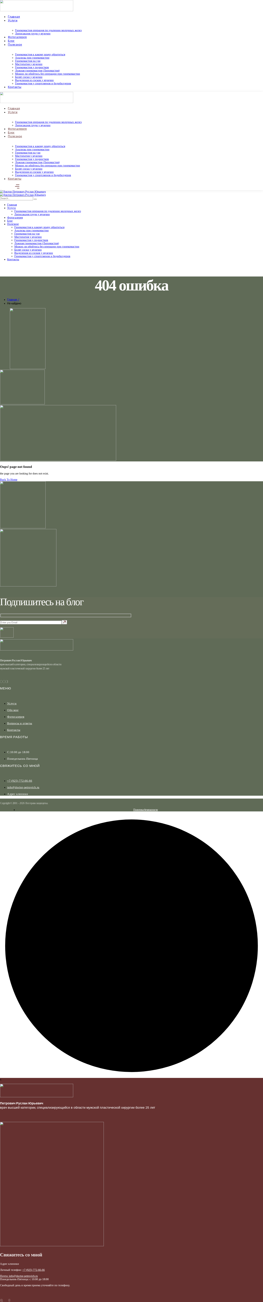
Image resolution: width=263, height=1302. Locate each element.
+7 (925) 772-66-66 (33, 1269)
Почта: (4, 1275)
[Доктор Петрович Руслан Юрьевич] (23, 191)
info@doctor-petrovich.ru (23, 1275)
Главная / (13, 300)
